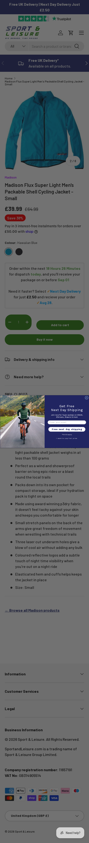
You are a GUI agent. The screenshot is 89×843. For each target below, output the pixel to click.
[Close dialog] (86, 397)
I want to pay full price (66, 438)
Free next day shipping (67, 429)
